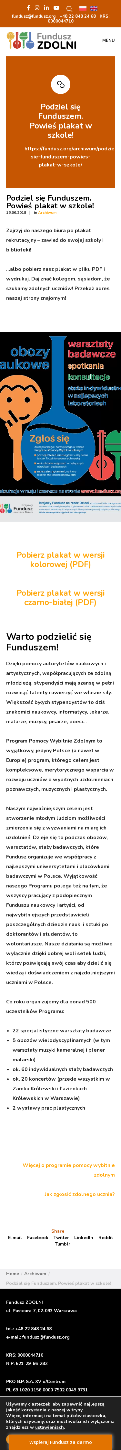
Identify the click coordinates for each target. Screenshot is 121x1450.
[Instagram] (37, 7)
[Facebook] (28, 7)
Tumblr (62, 1244)
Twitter (61, 1238)
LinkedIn (83, 1238)
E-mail (15, 1238)
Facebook (37, 1238)
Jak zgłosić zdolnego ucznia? (80, 1194)
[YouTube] (56, 7)
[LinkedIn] (46, 7)
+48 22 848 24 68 (33, 1329)
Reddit (105, 1238)
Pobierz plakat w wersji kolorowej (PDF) (60, 560)
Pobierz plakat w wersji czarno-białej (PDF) (60, 598)
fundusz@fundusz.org (46, 1337)
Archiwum (47, 212)
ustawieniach (49, 1427)
